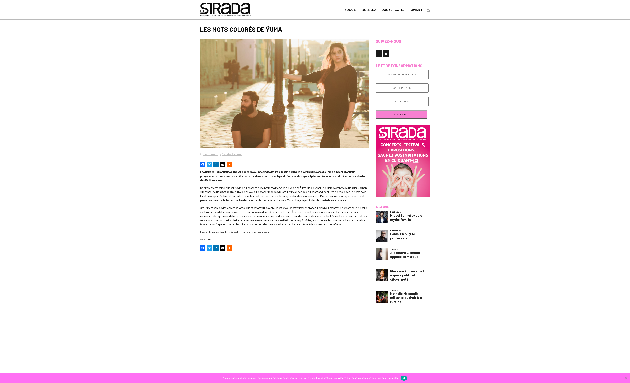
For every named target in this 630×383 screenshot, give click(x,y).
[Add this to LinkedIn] (216, 164)
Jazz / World (210, 154)
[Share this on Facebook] (202, 164)
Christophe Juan (232, 154)
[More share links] (229, 164)
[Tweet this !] (209, 164)
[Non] (626, 378)
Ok (403, 378)
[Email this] (222, 164)
